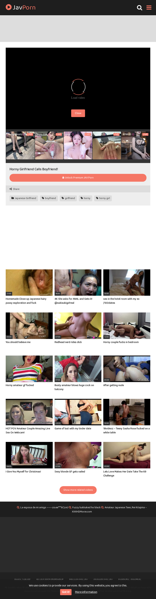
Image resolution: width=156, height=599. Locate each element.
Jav (24, 7)
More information (86, 592)
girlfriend (69, 198)
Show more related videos (78, 490)
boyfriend (50, 198)
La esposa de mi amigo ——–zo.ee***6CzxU (44, 507)
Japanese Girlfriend (25, 198)
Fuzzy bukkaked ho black (86, 507)
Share (15, 189)
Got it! (66, 592)
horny (86, 198)
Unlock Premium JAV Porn (79, 178)
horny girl (104, 198)
